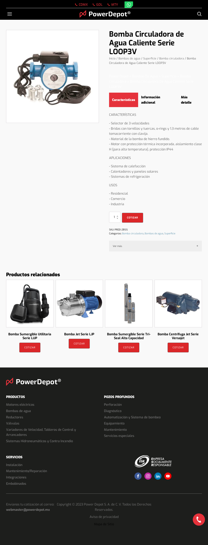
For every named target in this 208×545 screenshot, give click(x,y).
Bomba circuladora (171, 58)
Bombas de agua (129, 58)
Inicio (112, 58)
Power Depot (119, 76)
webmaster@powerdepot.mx (28, 510)
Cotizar (132, 217)
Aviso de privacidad (104, 517)
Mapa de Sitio (104, 524)
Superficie (149, 58)
